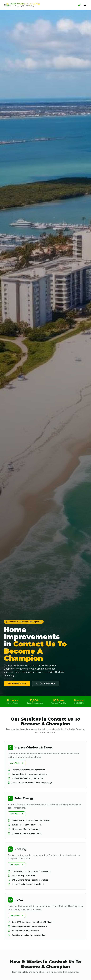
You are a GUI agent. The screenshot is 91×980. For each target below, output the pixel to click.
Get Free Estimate (17, 683)
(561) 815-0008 (47, 683)
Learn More (14, 763)
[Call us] (79, 5)
